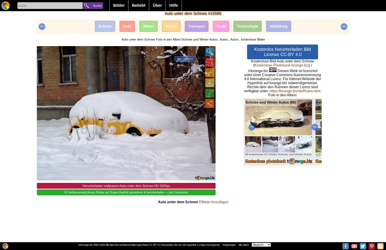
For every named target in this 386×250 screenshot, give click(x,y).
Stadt (220, 26)
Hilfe (173, 5)
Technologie (247, 26)
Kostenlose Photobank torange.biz (281, 65)
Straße (171, 26)
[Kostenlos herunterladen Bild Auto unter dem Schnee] (209, 82)
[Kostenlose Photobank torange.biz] (5, 5)
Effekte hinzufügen (214, 202)
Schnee (105, 26)
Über (157, 5)
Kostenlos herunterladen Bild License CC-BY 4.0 (282, 52)
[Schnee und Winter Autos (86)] (278, 164)
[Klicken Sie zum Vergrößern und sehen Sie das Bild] (209, 51)
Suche (97, 5)
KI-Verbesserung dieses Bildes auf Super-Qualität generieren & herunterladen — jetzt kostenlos (126, 192)
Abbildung (278, 26)
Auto (127, 26)
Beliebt (138, 5)
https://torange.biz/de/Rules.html (295, 91)
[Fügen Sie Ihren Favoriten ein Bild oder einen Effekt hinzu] (42, 51)
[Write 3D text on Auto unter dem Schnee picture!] (209, 62)
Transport (196, 26)
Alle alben (244, 245)
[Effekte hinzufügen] (209, 93)
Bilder (119, 5)
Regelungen (229, 245)
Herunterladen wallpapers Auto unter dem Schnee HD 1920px (126, 186)
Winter (148, 26)
